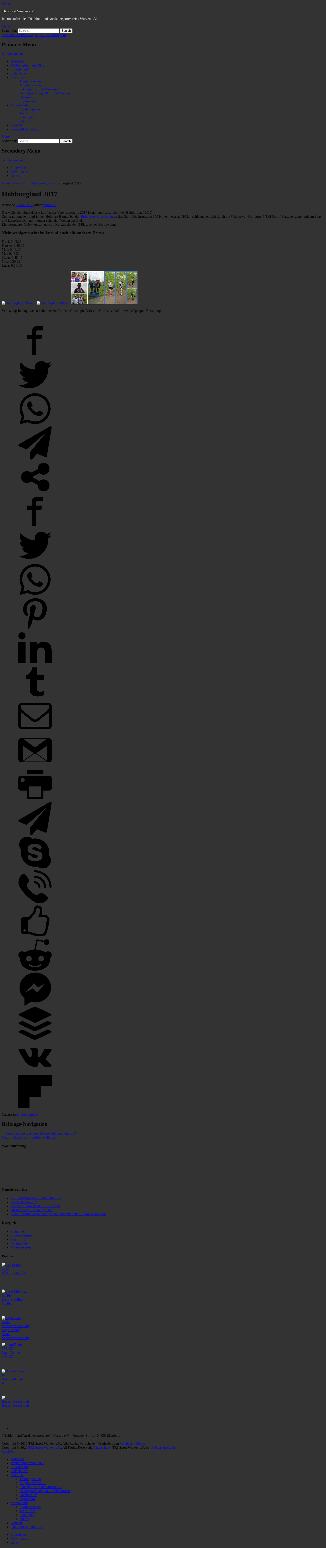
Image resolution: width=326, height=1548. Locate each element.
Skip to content (12, 54)
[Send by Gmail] (35, 765)
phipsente (49, 205)
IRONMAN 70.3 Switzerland (32, 1210)
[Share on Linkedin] (35, 663)
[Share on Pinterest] (35, 629)
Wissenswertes (21, 1247)
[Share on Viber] (35, 902)
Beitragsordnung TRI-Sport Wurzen (45, 93)
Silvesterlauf (19, 69)
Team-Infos (27, 113)
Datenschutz (28, 97)
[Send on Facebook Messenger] (35, 1004)
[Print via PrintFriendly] (35, 800)
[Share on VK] (35, 1073)
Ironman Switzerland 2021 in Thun (35, 1206)
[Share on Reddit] (35, 970)
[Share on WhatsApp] (35, 424)
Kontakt (16, 125)
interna (24, 121)
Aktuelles (17, 61)
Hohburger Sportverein (97, 216)
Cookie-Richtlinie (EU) (27, 129)
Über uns (17, 77)
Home (7, 183)
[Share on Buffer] (35, 1039)
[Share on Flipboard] (35, 1107)
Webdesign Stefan (132, 1443)
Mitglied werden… (33, 85)
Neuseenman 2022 (24, 1202)
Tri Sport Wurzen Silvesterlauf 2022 (36, 1198)
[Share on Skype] (35, 868)
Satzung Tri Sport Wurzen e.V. (41, 89)
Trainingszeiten (30, 81)
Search (6, 137)
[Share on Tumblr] (35, 697)
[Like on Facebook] (35, 936)
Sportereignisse (30, 109)
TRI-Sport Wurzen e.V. (18, 11)
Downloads (19, 172)
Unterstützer (19, 73)
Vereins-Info (19, 105)
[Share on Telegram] (35, 458)
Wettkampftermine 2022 (27, 65)
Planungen (27, 117)
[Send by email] (35, 731)
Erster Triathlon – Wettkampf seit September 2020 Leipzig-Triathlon (58, 1214)
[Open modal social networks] (35, 492)
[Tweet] (35, 390)
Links (15, 176)
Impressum (27, 101)
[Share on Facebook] (35, 356)
